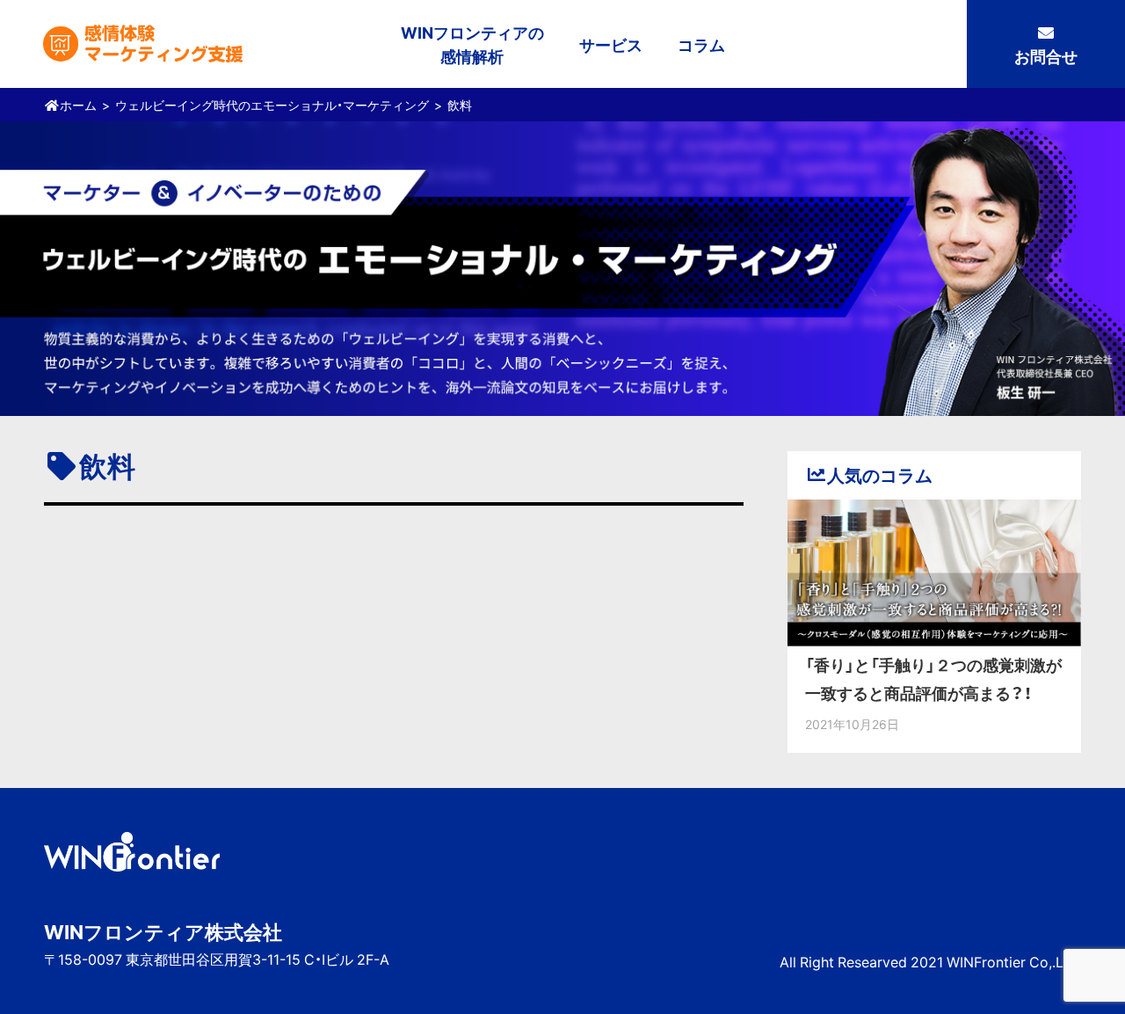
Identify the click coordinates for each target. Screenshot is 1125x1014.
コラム (701, 44)
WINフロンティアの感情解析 (472, 44)
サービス (610, 44)
